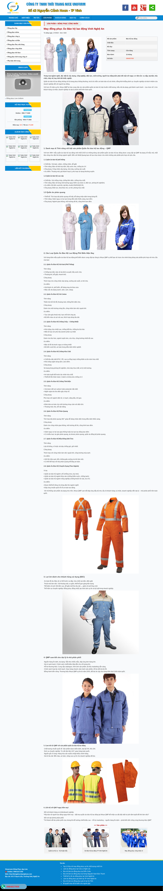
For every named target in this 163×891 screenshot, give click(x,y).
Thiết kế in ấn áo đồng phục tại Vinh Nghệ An (78, 876)
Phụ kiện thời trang (12, 61)
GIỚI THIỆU (26, 18)
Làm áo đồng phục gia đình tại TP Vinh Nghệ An (79, 879)
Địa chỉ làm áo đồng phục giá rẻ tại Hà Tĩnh (78, 881)
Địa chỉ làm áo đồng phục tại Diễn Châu (77, 871)
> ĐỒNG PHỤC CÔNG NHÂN (67, 24)
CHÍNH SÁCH (85, 18)
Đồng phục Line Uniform (14, 98)
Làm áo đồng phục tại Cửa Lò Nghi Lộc (76, 869)
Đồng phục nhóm (12, 32)
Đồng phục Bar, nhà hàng (14, 44)
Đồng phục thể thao (13, 52)
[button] (23, 82)
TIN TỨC (36, 18)
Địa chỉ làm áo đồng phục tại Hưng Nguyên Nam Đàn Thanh (84, 874)
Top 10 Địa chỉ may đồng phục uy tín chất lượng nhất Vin (82, 866)
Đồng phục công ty (12, 36)
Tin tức (62, 863)
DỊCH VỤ (73, 18)
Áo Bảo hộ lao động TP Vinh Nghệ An (96, 851)
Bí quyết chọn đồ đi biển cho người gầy (76, 883)
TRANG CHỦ (13, 18)
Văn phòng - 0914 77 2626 (22, 119)
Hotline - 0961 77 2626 (23, 113)
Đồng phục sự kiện (12, 40)
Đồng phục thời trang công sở (16, 57)
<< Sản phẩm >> (100, 825)
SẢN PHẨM (47, 18)
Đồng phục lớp (11, 28)
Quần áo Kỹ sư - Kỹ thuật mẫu (58, 851)
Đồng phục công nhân (13, 48)
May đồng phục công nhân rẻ (134, 851)
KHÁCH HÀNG (60, 18)
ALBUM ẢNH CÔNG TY (23, 132)
